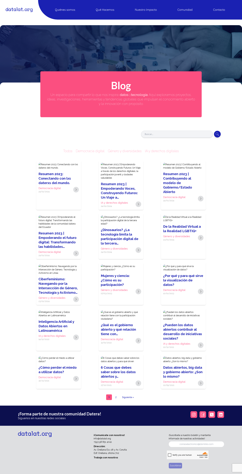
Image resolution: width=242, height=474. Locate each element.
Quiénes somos (65, 9)
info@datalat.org (102, 438)
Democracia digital (90, 151)
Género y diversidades (125, 151)
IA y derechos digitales (162, 151)
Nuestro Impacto (146, 9)
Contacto (219, 9)
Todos (67, 151)
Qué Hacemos (105, 9)
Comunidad (185, 9)
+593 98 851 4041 (103, 442)
